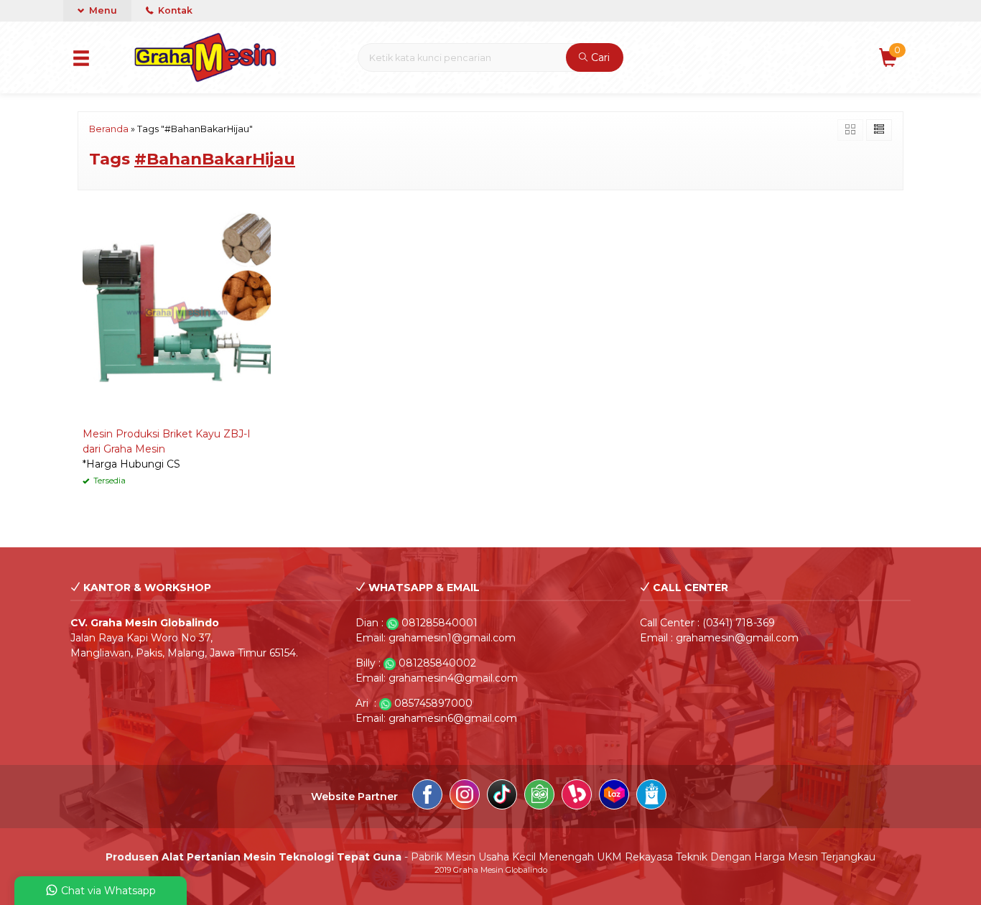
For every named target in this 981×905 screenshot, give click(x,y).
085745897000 (433, 703)
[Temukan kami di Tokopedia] (539, 796)
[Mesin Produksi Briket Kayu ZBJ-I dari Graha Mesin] (177, 311)
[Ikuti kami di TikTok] (502, 796)
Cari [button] (599, 57)
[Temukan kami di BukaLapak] (577, 796)
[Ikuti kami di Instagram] (465, 796)
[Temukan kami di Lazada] (614, 796)
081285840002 (437, 662)
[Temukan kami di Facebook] (427, 796)
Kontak (174, 10)
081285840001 (439, 622)
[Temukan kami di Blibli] (651, 796)
